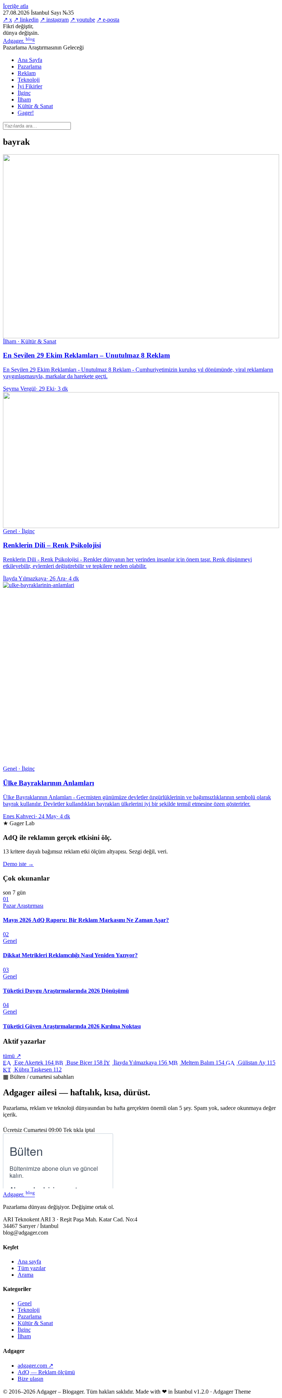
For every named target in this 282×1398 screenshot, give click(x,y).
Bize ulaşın (30, 1379)
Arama (25, 1275)
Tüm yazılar (32, 1268)
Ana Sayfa (30, 60)
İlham (24, 99)
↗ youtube (82, 19)
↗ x (7, 19)
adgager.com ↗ (35, 1365)
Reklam (27, 73)
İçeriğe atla (15, 6)
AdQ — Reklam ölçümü (46, 1372)
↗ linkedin (26, 19)
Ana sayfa (29, 1261)
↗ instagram (54, 19)
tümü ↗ (12, 1056)
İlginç (24, 93)
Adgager (19, 41)
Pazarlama (29, 66)
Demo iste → (18, 864)
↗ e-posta (108, 19)
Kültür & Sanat (35, 106)
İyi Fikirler (30, 86)
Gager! (26, 113)
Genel (25, 1303)
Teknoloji (29, 80)
